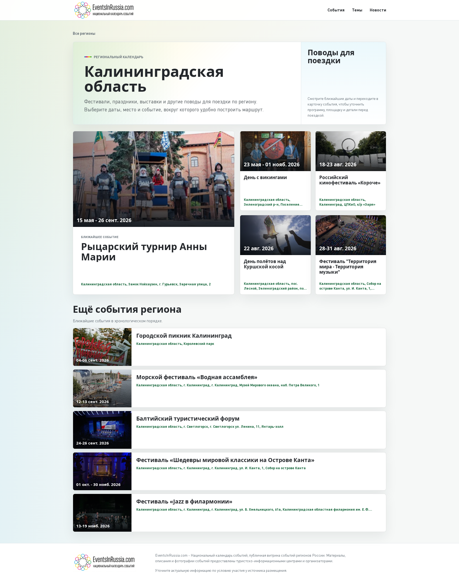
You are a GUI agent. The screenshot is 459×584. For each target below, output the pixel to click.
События (336, 9)
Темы (357, 9)
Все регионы (84, 33)
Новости (378, 9)
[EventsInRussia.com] (107, 10)
